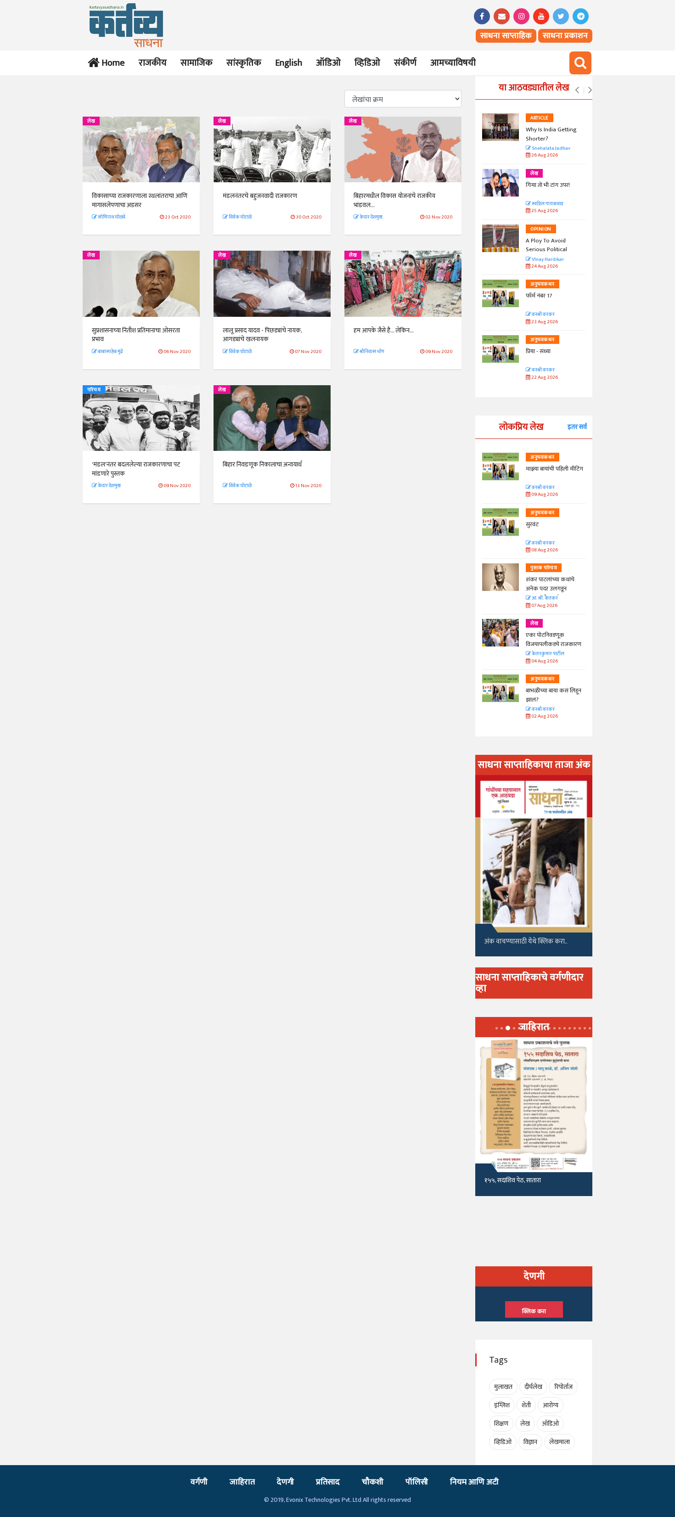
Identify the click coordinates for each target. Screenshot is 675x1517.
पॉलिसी (416, 1482)
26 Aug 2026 (544, 155)
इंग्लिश (502, 1405)
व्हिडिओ (367, 63)
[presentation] (577, 90)
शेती (526, 1405)
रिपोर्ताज (563, 1387)
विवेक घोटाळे (240, 217)
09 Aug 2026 (544, 494)
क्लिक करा (534, 1311)
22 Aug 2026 (544, 377)
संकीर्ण (405, 63)
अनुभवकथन (542, 284)
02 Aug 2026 (544, 716)
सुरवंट (532, 524)
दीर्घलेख (533, 1387)
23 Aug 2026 (544, 322)
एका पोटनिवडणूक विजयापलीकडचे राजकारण (553, 639)
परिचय (94, 390)
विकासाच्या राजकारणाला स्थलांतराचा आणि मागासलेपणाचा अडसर (139, 200)
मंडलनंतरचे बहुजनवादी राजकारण (260, 196)
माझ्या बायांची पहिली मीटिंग (554, 469)
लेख (91, 121)
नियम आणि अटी (474, 1482)
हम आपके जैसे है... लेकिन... (384, 330)
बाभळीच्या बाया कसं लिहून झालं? (554, 695)
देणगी (285, 1482)
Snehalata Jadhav (550, 148)
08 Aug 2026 (544, 550)
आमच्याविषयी (453, 63)
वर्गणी (199, 1482)
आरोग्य (550, 1405)
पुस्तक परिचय (543, 568)
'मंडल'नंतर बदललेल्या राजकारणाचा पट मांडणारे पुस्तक (136, 469)
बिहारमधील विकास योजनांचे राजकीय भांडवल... (394, 200)
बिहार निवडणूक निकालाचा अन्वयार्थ (262, 464)
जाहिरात (242, 1482)
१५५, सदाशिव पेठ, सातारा (512, 1180)
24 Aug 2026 (544, 266)
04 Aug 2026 (544, 661)
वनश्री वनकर (543, 314)
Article (539, 118)
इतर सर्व (577, 426)
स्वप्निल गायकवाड (547, 204)
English (288, 63)
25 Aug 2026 (544, 211)
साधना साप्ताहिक (506, 36)
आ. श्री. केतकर (544, 598)
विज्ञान (530, 1442)
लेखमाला (559, 1442)
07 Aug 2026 (543, 605)
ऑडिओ (328, 63)
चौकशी (372, 1482)
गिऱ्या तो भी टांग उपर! (548, 185)
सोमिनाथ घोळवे (111, 217)
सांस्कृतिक (243, 63)
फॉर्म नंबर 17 (539, 296)
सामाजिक (196, 63)
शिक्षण (501, 1423)
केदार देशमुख (370, 217)
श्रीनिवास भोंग (371, 352)
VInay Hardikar (547, 259)
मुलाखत (503, 1387)
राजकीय (153, 63)
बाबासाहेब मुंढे (110, 352)
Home (111, 63)
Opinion (540, 229)
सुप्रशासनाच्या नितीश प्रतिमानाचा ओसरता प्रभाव (136, 335)
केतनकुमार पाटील (547, 654)
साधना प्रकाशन (565, 36)
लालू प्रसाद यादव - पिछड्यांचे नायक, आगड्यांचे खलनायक (262, 335)
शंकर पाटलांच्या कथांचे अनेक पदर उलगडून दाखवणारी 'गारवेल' (550, 588)
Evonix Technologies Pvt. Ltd (323, 1500)
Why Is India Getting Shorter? (551, 134)
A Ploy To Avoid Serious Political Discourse (546, 250)
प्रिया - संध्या (538, 351)
